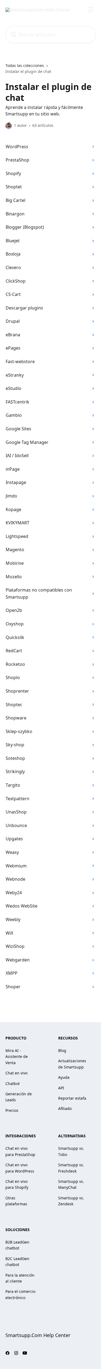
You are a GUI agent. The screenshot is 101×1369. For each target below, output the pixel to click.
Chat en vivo (16, 1073)
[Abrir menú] (91, 10)
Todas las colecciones (24, 65)
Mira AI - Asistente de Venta (16, 1056)
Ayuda (63, 1077)
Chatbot (12, 1083)
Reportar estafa (72, 1098)
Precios (11, 1110)
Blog (62, 1050)
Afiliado (65, 1108)
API (61, 1087)
